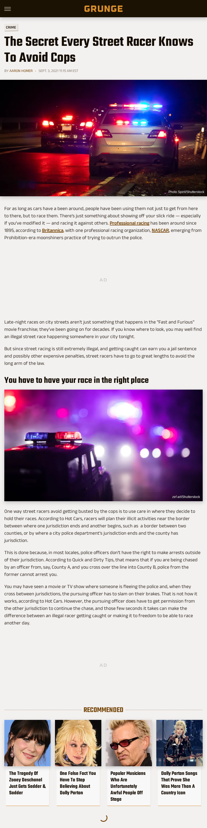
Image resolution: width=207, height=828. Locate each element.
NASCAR (160, 230)
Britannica (52, 230)
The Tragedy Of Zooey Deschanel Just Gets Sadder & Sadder (27, 783)
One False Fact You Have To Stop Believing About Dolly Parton (78, 783)
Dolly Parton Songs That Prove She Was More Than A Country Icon (179, 783)
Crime (11, 27)
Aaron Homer (21, 70)
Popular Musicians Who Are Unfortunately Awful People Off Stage (128, 786)
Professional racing (129, 223)
